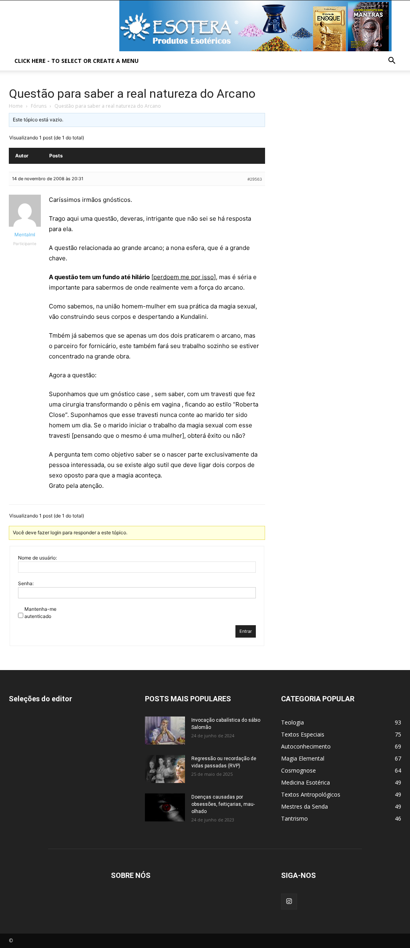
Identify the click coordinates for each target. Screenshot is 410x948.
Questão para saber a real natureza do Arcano (132, 94)
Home (16, 106)
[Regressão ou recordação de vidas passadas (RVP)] (165, 769)
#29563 (254, 179)
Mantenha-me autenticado (40, 612)
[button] (391, 61)
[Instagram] (289, 902)
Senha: (26, 583)
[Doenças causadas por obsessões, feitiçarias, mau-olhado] (165, 807)
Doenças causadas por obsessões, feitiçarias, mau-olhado (223, 804)
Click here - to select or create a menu (76, 60)
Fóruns (38, 106)
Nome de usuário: (37, 558)
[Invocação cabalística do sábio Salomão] (165, 731)
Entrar (245, 631)
